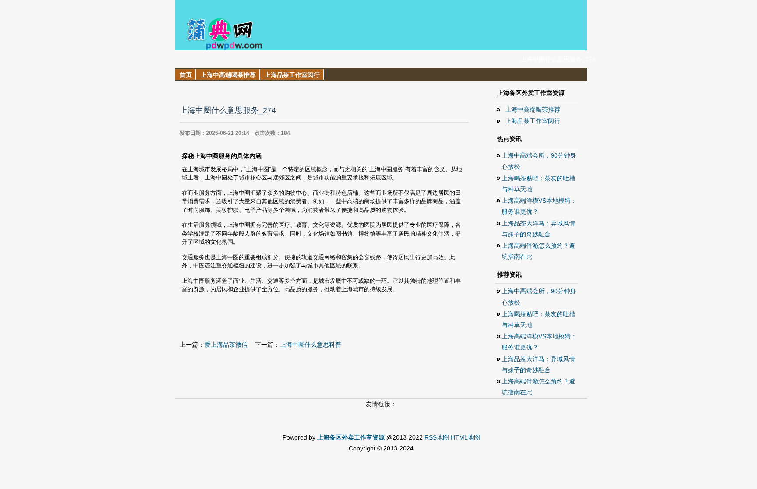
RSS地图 (436, 437)
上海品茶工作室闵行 (533, 120)
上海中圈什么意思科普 (310, 344)
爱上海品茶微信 (226, 344)
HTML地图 (465, 437)
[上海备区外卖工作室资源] (219, 48)
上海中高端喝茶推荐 (533, 109)
